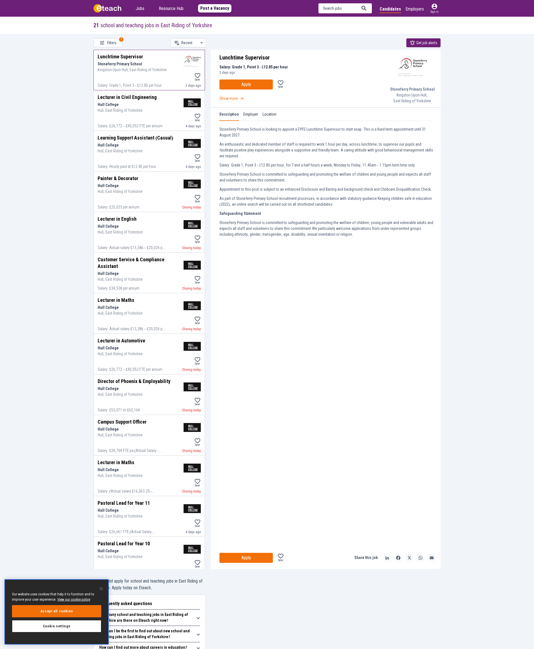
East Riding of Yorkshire (412, 101)
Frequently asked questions (125, 603)
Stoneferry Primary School (412, 89)
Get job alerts (426, 43)
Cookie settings (57, 626)
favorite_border (197, 75)
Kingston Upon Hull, (412, 95)
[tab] (229, 114)
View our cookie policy (73, 599)
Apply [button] (246, 84)
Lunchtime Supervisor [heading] (244, 57)
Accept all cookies (56, 611)
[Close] (101, 589)
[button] (345, 8)
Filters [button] (112, 43)
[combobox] (192, 42)
